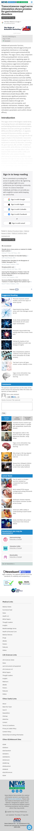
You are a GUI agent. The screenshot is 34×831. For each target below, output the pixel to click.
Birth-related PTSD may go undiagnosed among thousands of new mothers (22, 491)
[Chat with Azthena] (29, 827)
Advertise (5, 719)
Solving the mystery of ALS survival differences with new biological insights (22, 343)
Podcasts (5, 647)
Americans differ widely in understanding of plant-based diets (22, 511)
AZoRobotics (6, 757)
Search (5, 710)
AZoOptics (6, 754)
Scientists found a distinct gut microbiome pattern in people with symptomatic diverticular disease (22, 425)
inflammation (14, 135)
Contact (5, 722)
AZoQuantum (7, 766)
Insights (5, 625)
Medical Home (7, 607)
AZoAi (4, 775)
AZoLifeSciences (7, 772)
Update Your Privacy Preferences (17, 812)
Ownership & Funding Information (13, 735)
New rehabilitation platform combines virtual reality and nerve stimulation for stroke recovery (21, 354)
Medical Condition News (19, 233)
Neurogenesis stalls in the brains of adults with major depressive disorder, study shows (21, 435)
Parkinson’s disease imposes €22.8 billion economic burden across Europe (22, 501)
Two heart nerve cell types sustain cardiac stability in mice (22, 363)
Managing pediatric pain (8, 267)
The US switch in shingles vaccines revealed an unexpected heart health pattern (20, 482)
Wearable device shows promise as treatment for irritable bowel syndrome (17, 250)
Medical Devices (7, 635)
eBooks (5, 641)
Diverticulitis (14, 555)
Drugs (4, 638)
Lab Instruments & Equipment (12, 666)
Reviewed (7, 41)
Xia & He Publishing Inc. (9, 36)
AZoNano (5, 747)
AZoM (4, 744)
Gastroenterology (15, 537)
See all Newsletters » (8, 564)
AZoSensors (6, 760)
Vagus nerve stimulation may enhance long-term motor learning (21, 374)
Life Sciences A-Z (8, 669)
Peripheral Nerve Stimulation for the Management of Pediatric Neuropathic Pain (15, 261)
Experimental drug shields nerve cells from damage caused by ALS (23, 311)
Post (3, 413)
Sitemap (5, 716)
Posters (5, 644)
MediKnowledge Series (9, 628)
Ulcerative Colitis (15, 546)
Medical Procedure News (15, 231)
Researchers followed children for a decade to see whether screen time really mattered (22, 465)
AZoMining (6, 763)
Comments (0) (5, 236)
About (4, 704)
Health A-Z (6, 616)
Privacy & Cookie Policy (9, 728)
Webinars (5, 681)
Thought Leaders (8, 622)
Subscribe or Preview (15, 539)
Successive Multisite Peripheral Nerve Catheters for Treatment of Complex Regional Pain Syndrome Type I (16, 280)
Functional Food (7, 610)
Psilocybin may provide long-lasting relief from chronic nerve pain (22, 332)
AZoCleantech (7, 750)
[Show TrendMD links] (31, 289)
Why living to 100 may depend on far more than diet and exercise (22, 455)
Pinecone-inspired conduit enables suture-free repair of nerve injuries (22, 300)
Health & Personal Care (10, 631)
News (4, 613)
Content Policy (7, 731)
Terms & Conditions (9, 725)
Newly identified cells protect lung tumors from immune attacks (22, 521)
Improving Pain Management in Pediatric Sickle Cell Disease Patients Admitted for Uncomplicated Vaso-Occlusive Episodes (15, 273)
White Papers (7, 619)
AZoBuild (5, 769)
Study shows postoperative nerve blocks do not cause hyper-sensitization (21, 321)
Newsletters (6, 713)
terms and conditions (15, 799)
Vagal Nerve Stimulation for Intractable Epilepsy (14, 255)
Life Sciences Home (8, 660)
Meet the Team (7, 707)
